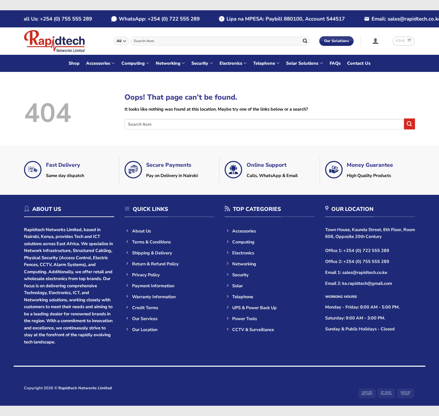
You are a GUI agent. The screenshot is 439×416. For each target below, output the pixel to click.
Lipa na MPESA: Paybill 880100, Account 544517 (279, 18)
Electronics (231, 63)
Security (199, 63)
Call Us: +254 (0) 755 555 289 (50, 18)
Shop (74, 63)
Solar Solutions (302, 63)
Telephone (264, 63)
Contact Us (358, 63)
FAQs (335, 63)
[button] (375, 41)
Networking (168, 63)
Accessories (98, 63)
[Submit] (305, 41)
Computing (133, 63)
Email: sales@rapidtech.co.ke (400, 18)
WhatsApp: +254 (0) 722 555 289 (152, 18)
